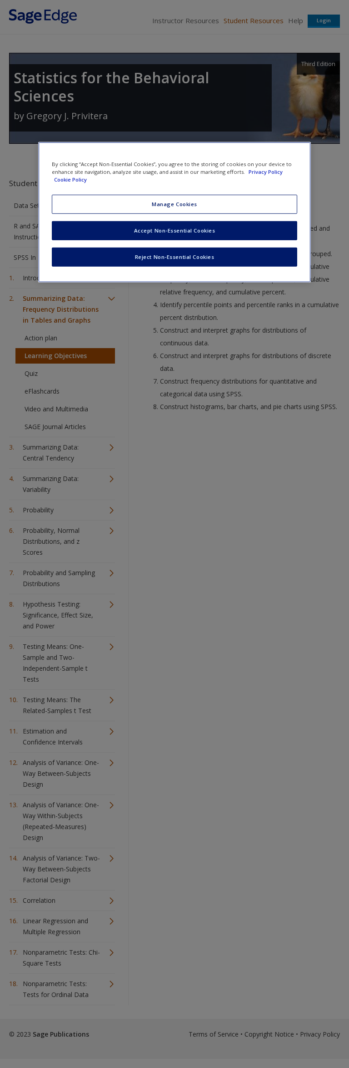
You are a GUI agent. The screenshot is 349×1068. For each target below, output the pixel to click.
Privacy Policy (266, 171)
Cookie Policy (70, 179)
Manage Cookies (174, 204)
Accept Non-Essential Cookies (174, 230)
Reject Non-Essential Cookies (174, 256)
